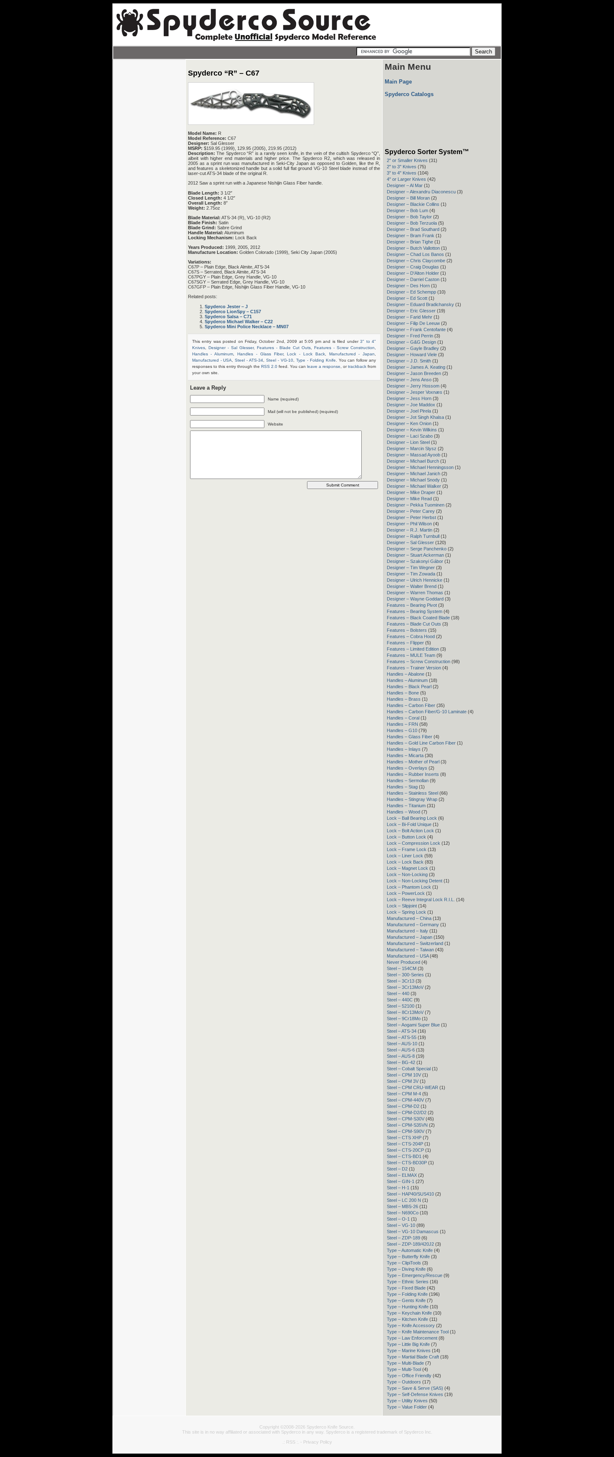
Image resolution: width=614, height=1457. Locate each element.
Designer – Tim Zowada (411, 573)
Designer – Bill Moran (408, 197)
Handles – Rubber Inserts (413, 774)
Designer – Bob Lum (407, 210)
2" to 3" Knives (401, 166)
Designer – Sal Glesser (410, 542)
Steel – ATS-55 (401, 1037)
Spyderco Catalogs (409, 94)
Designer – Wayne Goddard (415, 598)
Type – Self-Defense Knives (415, 1394)
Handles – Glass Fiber (409, 736)
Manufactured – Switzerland (415, 943)
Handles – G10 (402, 730)
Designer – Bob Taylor (409, 216)
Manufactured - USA (212, 360)
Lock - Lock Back (306, 354)
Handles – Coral (403, 717)
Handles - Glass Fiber (260, 354)
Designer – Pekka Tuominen (415, 504)
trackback (357, 366)
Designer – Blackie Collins (413, 204)
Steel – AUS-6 (401, 1049)
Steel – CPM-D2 (403, 1106)
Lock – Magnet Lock (407, 868)
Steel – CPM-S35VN (407, 1125)
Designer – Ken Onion (409, 423)
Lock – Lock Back (405, 861)
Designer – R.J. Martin (409, 529)
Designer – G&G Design (411, 342)
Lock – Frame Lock (406, 849)
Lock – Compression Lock (413, 843)
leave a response (323, 366)
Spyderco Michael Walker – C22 (239, 321)
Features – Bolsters (407, 630)
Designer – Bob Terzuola (412, 223)
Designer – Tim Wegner (411, 567)
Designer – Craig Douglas (413, 266)
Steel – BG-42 (401, 1062)
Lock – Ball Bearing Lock (412, 818)
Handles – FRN (402, 724)
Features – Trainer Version (414, 667)
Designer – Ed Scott (407, 298)
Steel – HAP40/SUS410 (410, 1193)
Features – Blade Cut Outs (414, 623)
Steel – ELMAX (402, 1175)
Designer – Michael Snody (413, 479)
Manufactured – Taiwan (410, 949)
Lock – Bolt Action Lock (410, 830)
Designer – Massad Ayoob (413, 454)
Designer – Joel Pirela (409, 410)
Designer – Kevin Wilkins (412, 429)
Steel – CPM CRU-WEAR (412, 1087)
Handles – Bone (403, 692)
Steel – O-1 (398, 1218)
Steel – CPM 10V (404, 1074)
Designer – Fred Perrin (410, 335)
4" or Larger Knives (406, 179)
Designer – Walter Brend (411, 586)
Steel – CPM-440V (405, 1099)
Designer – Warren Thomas (415, 592)
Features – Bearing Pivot (412, 605)
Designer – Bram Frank (410, 235)
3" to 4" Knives (401, 172)
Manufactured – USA (408, 955)
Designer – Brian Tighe (410, 241)
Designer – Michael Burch (413, 461)
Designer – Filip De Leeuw (413, 323)
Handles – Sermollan (408, 780)
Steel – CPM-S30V (405, 1118)
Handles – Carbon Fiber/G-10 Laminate (427, 711)
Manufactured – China (409, 918)
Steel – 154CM (401, 968)
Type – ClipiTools (404, 1262)
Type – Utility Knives (407, 1400)
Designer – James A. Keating (416, 367)
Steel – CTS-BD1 (404, 1156)
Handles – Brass (404, 699)
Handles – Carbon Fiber (411, 705)
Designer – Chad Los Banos (415, 254)
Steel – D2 (397, 1168)
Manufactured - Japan (352, 354)
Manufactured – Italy (407, 930)
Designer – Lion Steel (408, 442)
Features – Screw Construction (418, 661)
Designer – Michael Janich (413, 473)
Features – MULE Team (411, 655)
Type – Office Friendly (409, 1375)
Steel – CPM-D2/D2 (406, 1112)
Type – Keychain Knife (409, 1312)
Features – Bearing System (414, 611)
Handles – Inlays (404, 749)
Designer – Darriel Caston (413, 279)
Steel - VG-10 (279, 360)
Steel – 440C (400, 999)
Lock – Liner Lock (405, 855)
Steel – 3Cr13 (400, 980)
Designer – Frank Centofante (416, 329)
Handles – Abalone (405, 674)
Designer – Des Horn (408, 285)
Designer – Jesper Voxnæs (414, 392)
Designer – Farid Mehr (409, 316)
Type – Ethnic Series (408, 1281)
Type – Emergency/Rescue (414, 1275)
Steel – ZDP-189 (403, 1237)
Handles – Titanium (406, 805)
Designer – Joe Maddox (411, 404)
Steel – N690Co (403, 1212)
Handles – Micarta (405, 755)
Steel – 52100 (400, 1005)
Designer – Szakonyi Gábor (415, 561)
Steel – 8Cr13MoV (405, 1012)
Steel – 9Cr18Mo (404, 1018)
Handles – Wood (403, 811)
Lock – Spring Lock (406, 912)
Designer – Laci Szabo (410, 435)
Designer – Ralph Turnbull (413, 536)
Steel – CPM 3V (403, 1081)
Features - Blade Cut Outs (284, 347)
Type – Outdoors (404, 1381)
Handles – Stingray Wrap (412, 799)
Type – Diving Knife (406, 1269)
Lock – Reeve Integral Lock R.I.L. (421, 899)
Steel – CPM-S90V (405, 1131)
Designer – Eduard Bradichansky (420, 304)
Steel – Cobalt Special (409, 1068)
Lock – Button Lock (406, 836)
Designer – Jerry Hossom (413, 385)
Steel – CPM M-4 (404, 1093)
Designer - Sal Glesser (231, 347)
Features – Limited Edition (413, 648)
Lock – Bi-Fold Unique (409, 824)
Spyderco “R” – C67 (223, 73)
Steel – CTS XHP (404, 1137)
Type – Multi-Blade (405, 1363)
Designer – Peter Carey (411, 511)
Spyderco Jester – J (226, 306)
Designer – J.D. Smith (409, 360)
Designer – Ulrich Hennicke (414, 580)
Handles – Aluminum (407, 680)
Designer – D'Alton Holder (413, 273)
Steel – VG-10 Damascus (413, 1231)
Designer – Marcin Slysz (411, 448)
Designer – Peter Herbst (411, 517)
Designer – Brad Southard (413, 229)
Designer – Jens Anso (409, 379)
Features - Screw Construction (344, 347)
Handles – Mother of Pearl (413, 761)
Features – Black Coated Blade (418, 617)
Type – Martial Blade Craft (413, 1356)
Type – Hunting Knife (408, 1306)
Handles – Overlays (407, 767)
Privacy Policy (317, 1441)
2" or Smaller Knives (407, 160)
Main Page (398, 82)
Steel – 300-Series (405, 974)
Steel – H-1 (398, 1187)
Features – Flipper (405, 642)
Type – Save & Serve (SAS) (415, 1388)
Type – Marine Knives (409, 1350)
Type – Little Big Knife (408, 1344)
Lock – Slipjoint (402, 905)
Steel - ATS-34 (249, 360)
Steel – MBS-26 (402, 1206)
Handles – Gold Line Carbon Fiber (421, 742)
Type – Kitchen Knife (407, 1319)
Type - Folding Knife (316, 360)
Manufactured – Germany (413, 924)
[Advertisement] (149, 190)
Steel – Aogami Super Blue (413, 1024)
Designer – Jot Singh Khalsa (415, 417)
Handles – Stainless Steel (412, 793)
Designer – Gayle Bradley (413, 348)
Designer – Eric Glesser (411, 310)
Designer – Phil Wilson (409, 523)
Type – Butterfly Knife (408, 1256)
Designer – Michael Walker (414, 486)
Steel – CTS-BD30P (407, 1162)
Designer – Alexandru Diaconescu (421, 191)
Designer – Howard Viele (412, 354)
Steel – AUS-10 (402, 1043)
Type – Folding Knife (407, 1294)
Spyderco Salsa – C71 (228, 316)
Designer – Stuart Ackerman (415, 554)
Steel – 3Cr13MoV (405, 987)
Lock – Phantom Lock (409, 886)
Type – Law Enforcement (412, 1337)
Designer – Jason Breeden (414, 373)
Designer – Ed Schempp (411, 291)
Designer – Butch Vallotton (413, 248)
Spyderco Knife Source (330, 1426)
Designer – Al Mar (405, 185)
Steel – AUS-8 (401, 1056)
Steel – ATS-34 (401, 1031)
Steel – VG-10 (401, 1225)
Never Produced (403, 962)
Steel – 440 (398, 993)
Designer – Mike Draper (411, 492)
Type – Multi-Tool (404, 1369)
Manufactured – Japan (409, 937)
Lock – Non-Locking (407, 874)
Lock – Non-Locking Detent (414, 880)
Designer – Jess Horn (409, 398)
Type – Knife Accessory (411, 1325)
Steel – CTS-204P (405, 1143)
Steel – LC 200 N (404, 1200)
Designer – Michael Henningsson (420, 467)
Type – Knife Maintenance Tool (418, 1331)
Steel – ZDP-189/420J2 (410, 1244)
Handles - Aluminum (212, 354)
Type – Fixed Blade (406, 1287)
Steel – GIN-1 (400, 1181)
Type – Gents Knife (406, 1300)
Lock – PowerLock (406, 893)
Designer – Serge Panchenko (417, 548)
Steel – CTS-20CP (405, 1150)
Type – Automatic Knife (410, 1250)
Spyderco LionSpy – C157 (233, 311)
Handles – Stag (402, 786)
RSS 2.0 (269, 366)
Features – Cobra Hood (411, 636)
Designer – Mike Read (409, 498)
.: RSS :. (290, 1441)
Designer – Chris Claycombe (416, 260)
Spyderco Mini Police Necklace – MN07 (247, 326)
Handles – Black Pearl (409, 686)
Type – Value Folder (407, 1406)
